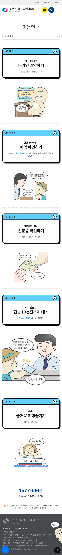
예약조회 (55, 2)
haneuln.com (41, 546)
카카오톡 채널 (47, 505)
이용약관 (6, 528)
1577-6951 (31, 490)
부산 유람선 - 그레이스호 (21, 10)
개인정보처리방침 (22, 528)
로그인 (37, 2)
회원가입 (45, 2)
